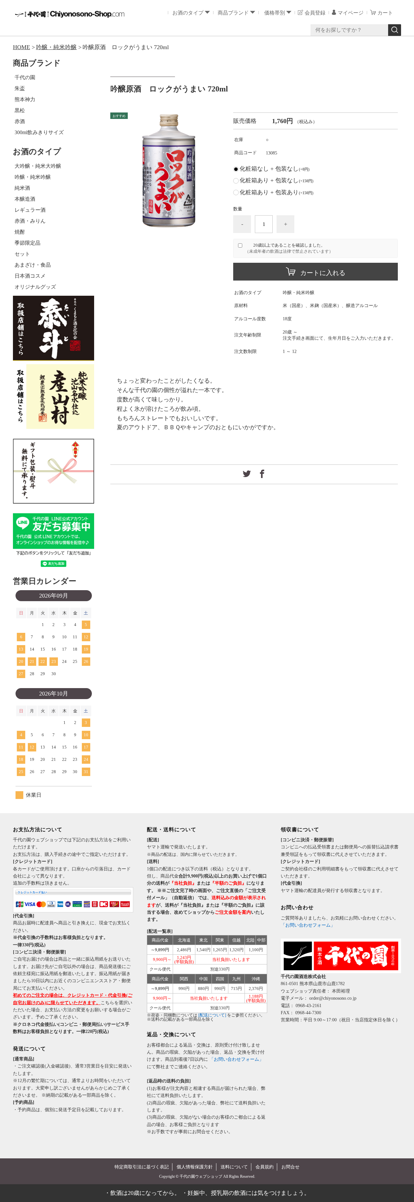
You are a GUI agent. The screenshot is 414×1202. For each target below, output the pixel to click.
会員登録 (315, 13)
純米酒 (22, 188)
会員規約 (265, 1167)
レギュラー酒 (30, 210)
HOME (21, 47)
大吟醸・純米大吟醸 (38, 166)
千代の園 (25, 77)
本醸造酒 (25, 199)
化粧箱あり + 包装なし (276, 180)
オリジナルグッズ (35, 287)
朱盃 (20, 88)
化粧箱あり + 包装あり (276, 192)
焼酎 (20, 232)
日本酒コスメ (30, 276)
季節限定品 (27, 243)
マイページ (351, 13)
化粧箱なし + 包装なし (275, 168)
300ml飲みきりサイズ (39, 132)
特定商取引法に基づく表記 (141, 1167)
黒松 (20, 110)
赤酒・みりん (30, 221)
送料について (234, 1167)
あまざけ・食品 (33, 265)
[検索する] (394, 30)
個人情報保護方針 (195, 1167)
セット (22, 254)
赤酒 (20, 121)
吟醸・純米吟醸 (56, 47)
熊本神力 (25, 99)
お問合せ (290, 1167)
